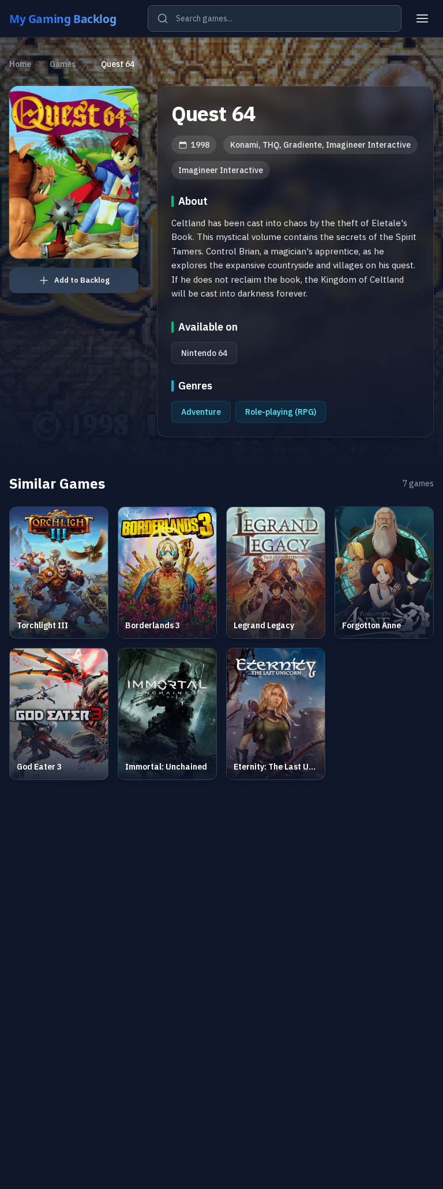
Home (20, 64)
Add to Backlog (82, 280)
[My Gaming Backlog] (73, 18)
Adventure (201, 412)
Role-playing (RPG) (280, 412)
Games (63, 64)
